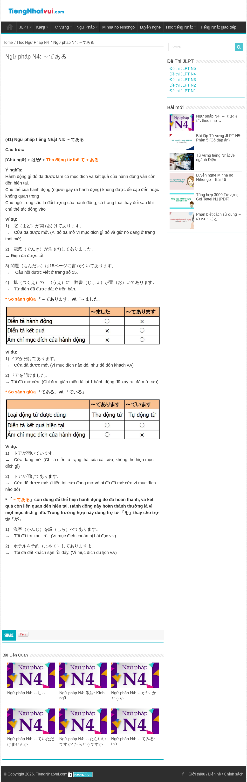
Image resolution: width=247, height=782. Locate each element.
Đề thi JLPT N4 (183, 74)
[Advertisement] (82, 100)
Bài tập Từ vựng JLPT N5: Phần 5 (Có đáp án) (218, 138)
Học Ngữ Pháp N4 (33, 42)
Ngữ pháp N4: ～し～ (26, 693)
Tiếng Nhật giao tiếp (218, 27)
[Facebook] (182, 774)
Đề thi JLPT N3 (183, 80)
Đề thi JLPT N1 (183, 91)
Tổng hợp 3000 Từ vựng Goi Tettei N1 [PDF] (217, 197)
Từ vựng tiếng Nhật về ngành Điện (215, 157)
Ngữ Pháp (85, 27)
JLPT (23, 27)
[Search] (239, 47)
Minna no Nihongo (118, 27)
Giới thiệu (196, 774)
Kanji (40, 27)
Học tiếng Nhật (179, 27)
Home (10, 27)
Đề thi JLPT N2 (183, 85)
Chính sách (233, 774)
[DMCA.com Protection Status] (80, 774)
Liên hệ (214, 774)
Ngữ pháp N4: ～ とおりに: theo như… (217, 118)
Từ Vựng (61, 27)
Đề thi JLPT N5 (183, 68)
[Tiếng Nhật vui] (36, 10)
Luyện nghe (150, 27)
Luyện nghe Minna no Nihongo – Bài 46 (214, 177)
